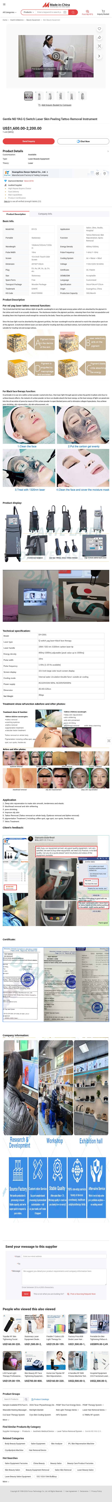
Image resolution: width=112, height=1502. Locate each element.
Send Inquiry (29, 141)
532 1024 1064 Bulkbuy (47, 1476)
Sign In (7, 201)
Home (5, 20)
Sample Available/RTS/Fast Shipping (16, 1405)
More (5, 1481)
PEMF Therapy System (92, 1405)
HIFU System (61, 1414)
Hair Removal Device (37, 1450)
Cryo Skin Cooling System (40, 1414)
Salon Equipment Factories (16, 1463)
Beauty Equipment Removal (37, 1470)
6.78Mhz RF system (91, 1414)
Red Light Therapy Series (66, 1410)
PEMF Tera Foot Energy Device (69, 1405)
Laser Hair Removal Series (94, 1410)
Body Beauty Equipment (15, 1443)
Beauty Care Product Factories (80, 1463)
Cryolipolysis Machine (14, 1450)
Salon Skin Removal (63, 1470)
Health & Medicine (16, 20)
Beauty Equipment (33, 20)
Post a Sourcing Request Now (81, 1294)
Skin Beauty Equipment (51, 20)
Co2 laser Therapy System (14, 1414)
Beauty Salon (56, 1463)
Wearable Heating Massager (15, 1410)
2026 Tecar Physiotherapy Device (42, 1405)
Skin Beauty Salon (12, 1470)
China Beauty (39, 1463)
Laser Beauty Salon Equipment (18, 1476)
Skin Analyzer (56, 1443)
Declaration (84, 1491)
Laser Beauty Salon (85, 1470)
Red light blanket (36, 1410)
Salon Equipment (38, 1443)
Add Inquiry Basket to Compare (56, 105)
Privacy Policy (96, 1491)
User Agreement (71, 1491)
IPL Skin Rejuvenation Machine (81, 1443)
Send (26, 1294)
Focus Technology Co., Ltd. (38, 1491)
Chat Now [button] (85, 141)
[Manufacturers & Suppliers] (56, 4)
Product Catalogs (41, 1399)
